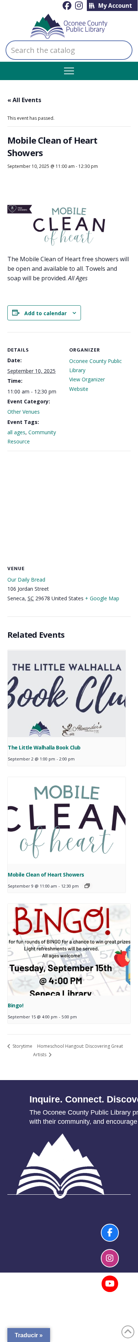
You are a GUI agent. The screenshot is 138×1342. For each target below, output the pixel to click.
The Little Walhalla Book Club (44, 747)
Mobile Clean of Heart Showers (46, 874)
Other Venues (23, 411)
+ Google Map (102, 598)
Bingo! (15, 1005)
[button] (69, 71)
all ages (16, 432)
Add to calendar (45, 313)
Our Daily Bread (26, 579)
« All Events (24, 100)
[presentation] (66, 694)
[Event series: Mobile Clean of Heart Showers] (87, 886)
